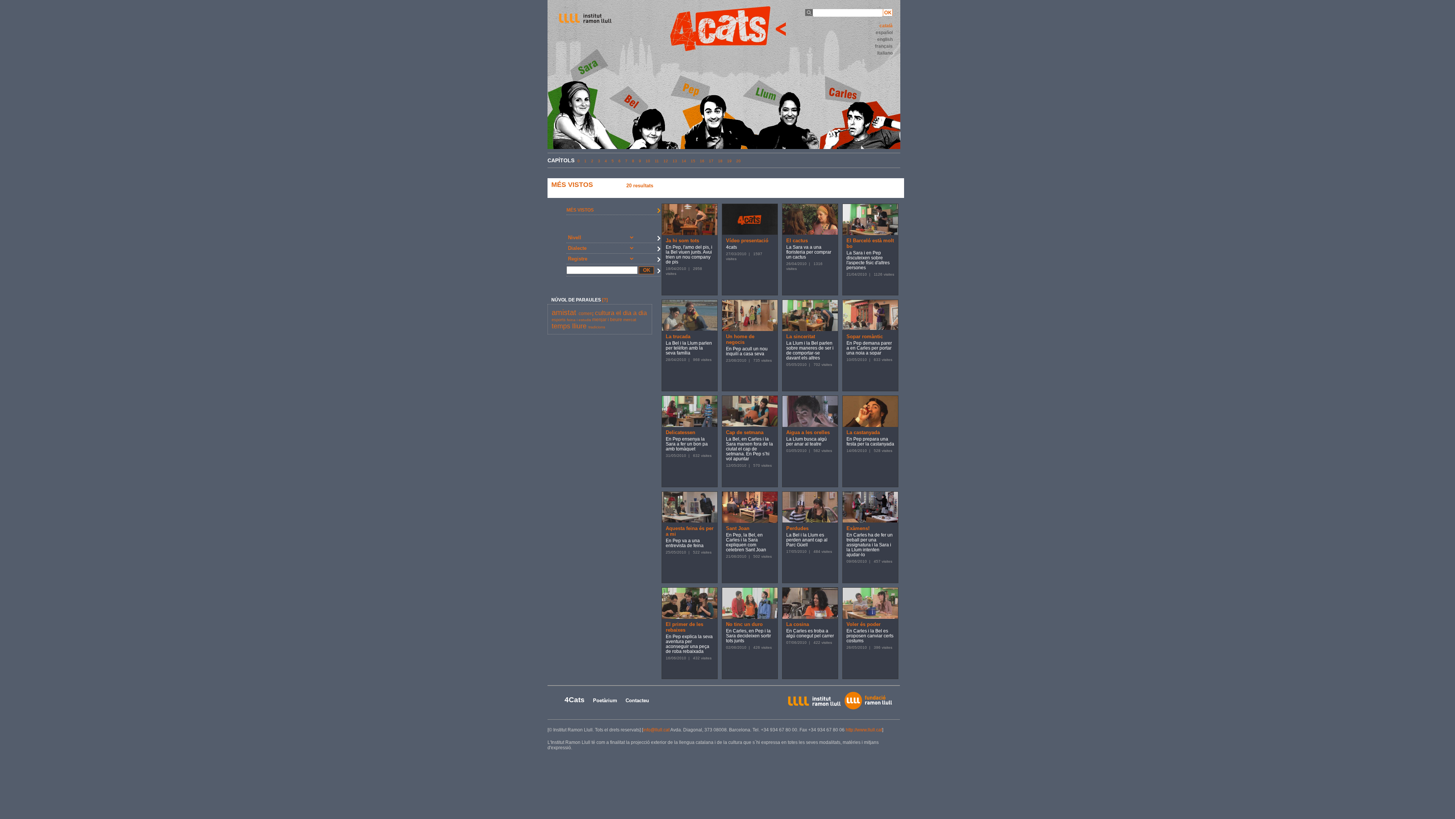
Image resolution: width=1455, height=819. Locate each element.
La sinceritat (800, 336)
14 (684, 161)
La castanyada (863, 432)
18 (720, 161)
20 (738, 161)
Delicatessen (680, 432)
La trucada (678, 336)
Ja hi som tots (682, 240)
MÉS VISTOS (580, 210)
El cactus (797, 240)
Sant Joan (737, 528)
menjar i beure (607, 319)
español (884, 32)
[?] (605, 300)
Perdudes (797, 528)
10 (648, 161)
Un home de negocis (740, 339)
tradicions (596, 327)
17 (711, 161)
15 (693, 161)
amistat (565, 312)
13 (675, 161)
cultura (605, 313)
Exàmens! (858, 528)
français (884, 46)
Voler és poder (863, 624)
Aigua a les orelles (808, 432)
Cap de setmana (744, 432)
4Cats (575, 700)
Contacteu (637, 700)
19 (729, 161)
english (885, 39)
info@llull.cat (656, 730)
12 (665, 161)
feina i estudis (579, 320)
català (886, 25)
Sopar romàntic (864, 336)
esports (559, 319)
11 (657, 161)
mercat (629, 319)
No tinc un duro (744, 624)
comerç (587, 313)
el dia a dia (631, 313)
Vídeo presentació (747, 240)
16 (702, 161)
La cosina (797, 624)
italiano (885, 53)
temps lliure (570, 326)
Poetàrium (605, 700)
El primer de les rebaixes (684, 627)
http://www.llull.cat (864, 730)
